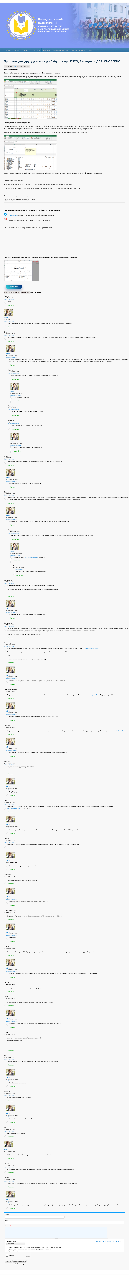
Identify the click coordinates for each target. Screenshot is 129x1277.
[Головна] (4, 47)
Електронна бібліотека (60, 50)
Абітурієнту (26, 50)
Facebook (122, 7)
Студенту (37, 50)
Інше (90, 50)
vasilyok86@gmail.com (31, 557)
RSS (126, 7)
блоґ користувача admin (12, 292)
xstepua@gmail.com (94, 695)
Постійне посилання (9, 299)
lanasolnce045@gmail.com (117, 731)
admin (14, 66)
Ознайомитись (14, 286)
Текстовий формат (11, 1241)
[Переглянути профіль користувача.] (8, 315)
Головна (8, 50)
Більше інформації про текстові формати (107, 1241)
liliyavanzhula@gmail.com (14, 808)
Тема (6, 1220)
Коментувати (25, 292)
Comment (8, 1226)
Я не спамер (20, 1264)
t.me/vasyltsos (13, 215)
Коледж (16, 50)
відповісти (10, 305)
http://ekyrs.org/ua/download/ (91, 648)
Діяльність (46, 50)
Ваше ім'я (7, 1214)
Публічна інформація (78, 50)
